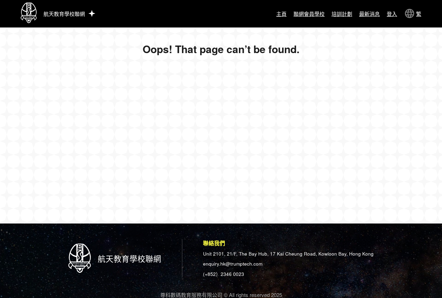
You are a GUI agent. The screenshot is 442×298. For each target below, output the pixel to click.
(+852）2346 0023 (223, 274)
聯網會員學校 (309, 13)
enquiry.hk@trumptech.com (232, 263)
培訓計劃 (342, 13)
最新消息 (369, 13)
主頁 (281, 13)
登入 (392, 13)
